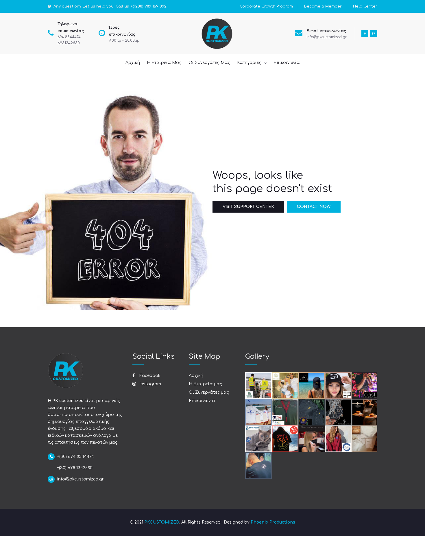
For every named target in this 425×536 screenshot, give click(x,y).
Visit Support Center (248, 207)
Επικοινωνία (202, 401)
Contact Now (313, 207)
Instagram (149, 384)
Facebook (149, 375)
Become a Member (323, 6)
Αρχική (196, 375)
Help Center (365, 6)
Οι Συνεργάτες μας (209, 392)
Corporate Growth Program (266, 6)
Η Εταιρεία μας (205, 384)
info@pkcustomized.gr (326, 37)
